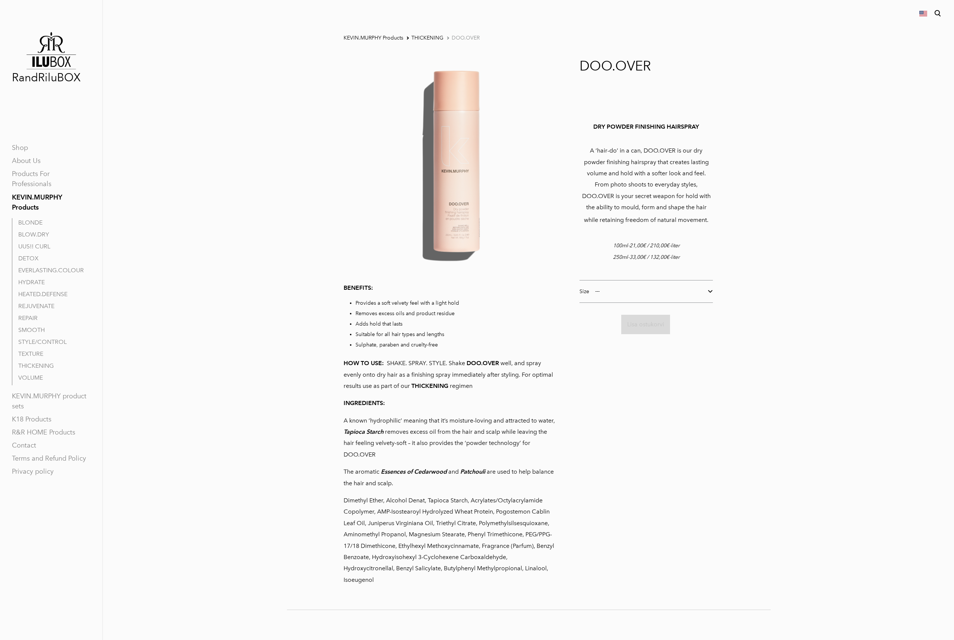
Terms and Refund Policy (49, 458)
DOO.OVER (466, 38)
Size (584, 291)
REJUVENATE (36, 306)
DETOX (28, 258)
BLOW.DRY (33, 234)
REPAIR (28, 317)
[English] (922, 14)
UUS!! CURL (34, 246)
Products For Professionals (31, 179)
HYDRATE (31, 282)
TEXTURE (30, 353)
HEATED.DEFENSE (42, 294)
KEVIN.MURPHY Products (37, 202)
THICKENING (36, 365)
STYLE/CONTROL (42, 341)
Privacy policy (33, 471)
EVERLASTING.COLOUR (51, 270)
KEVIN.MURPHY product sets (49, 401)
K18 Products (31, 419)
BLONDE (30, 222)
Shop (20, 148)
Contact (24, 445)
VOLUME (30, 377)
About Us (26, 161)
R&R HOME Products (43, 432)
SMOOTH (31, 329)
